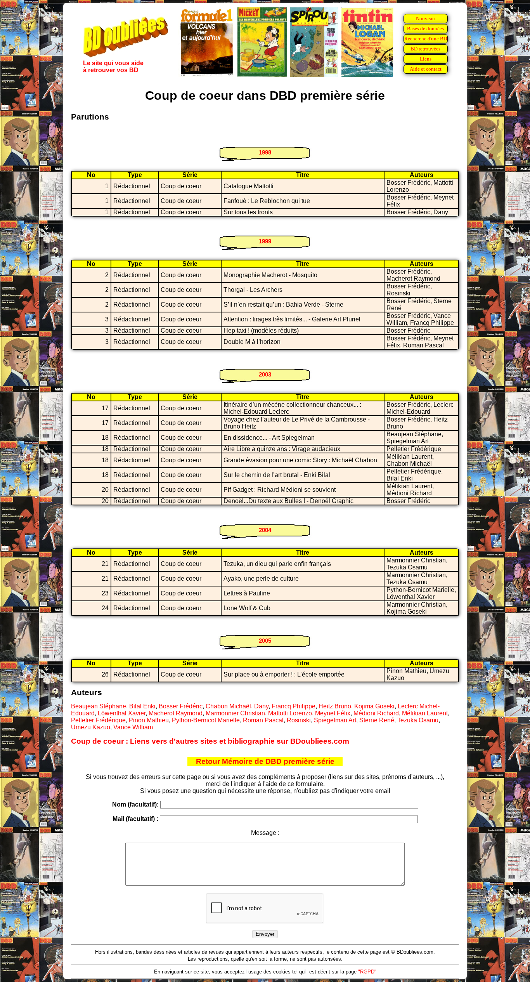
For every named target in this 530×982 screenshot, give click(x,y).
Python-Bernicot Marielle (206, 720)
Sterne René (376, 720)
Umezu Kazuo (90, 727)
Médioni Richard (376, 713)
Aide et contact (426, 69)
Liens (425, 59)
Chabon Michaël (228, 706)
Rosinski (299, 720)
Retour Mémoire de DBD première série (265, 761)
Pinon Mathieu (149, 720)
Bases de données (425, 28)
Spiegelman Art (335, 720)
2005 (265, 640)
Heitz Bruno (335, 706)
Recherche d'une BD (425, 39)
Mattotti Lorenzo (290, 713)
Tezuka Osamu (417, 720)
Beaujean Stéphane (98, 706)
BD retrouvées (425, 49)
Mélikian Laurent (425, 713)
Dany (261, 706)
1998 (265, 152)
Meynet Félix (332, 713)
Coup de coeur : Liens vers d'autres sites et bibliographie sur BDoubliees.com (210, 741)
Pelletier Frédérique (98, 720)
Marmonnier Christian (235, 713)
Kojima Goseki (374, 706)
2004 (265, 530)
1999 (265, 241)
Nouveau (425, 18)
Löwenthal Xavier (121, 713)
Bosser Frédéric (181, 706)
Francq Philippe (293, 706)
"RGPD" (367, 972)
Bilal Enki (142, 706)
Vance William (133, 727)
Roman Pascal (263, 720)
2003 (265, 374)
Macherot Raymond (176, 713)
